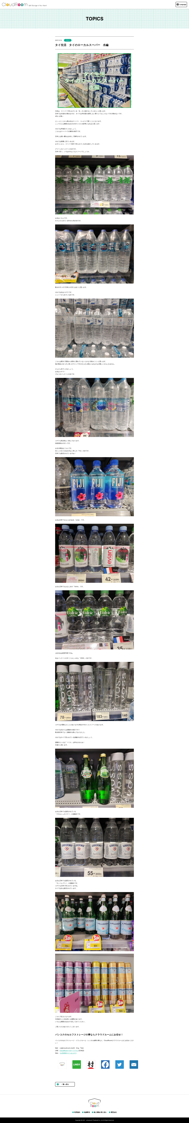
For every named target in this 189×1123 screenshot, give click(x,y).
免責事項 (87, 1112)
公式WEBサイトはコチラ (68, 1053)
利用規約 (77, 1112)
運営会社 (114, 1112)
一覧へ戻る (65, 1084)
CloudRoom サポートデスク (69, 1051)
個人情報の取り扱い (100, 1112)
